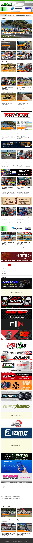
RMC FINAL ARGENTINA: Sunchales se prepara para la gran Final (24, 103)
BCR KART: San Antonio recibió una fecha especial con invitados (8, 73)
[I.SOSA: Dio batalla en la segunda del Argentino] (24, 181)
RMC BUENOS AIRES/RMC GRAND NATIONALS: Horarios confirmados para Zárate (23, 131)
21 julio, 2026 (19, 535)
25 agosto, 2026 (4, 36)
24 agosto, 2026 (19, 58)
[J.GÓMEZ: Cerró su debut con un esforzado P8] (24, 236)
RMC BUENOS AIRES (23, 127)
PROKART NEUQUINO (7, 55)
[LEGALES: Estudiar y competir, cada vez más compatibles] (24, 154)
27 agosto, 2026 (4, 75)
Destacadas (4, 18)
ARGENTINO (19, 55)
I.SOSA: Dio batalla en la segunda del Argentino (24, 47)
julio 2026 (2, 487)
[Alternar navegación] (2, 13)
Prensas (18, 39)
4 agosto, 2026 (19, 520)
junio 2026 (2, 488)
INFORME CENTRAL (27, 531)
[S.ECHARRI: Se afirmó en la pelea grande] (8, 236)
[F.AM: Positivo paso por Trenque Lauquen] (24, 211)
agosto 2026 (3, 486)
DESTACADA (3, 127)
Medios (3, 39)
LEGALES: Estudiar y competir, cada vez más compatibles (24, 73)
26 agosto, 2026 (19, 104)
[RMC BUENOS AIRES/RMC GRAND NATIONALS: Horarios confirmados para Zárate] (24, 125)
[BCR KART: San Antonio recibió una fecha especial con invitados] (8, 96)
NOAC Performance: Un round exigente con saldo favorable (22, 57)
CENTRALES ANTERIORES (5, 531)
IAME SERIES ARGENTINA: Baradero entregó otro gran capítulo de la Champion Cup (8, 519)
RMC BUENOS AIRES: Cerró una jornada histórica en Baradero (23, 519)
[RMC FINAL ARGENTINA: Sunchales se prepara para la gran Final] (24, 96)
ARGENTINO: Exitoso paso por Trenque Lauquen (15, 35)
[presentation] (29, 18)
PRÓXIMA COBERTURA (8, 127)
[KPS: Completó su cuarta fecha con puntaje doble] (8, 181)
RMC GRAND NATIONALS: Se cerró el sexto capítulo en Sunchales (8, 534)
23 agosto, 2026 (19, 89)
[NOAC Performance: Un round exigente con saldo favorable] (8, 211)
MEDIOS (3, 55)
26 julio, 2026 (3, 535)
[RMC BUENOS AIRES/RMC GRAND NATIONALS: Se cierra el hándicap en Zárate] (8, 125)
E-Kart (8, 36)
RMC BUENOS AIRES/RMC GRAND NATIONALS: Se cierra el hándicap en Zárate (8, 131)
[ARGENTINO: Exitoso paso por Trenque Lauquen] (8, 154)
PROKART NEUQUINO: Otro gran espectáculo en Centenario (8, 57)
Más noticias (4, 61)
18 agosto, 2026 (4, 58)
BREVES (3, 185)
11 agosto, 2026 (4, 521)
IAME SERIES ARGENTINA (21, 531)
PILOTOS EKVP (23, 55)
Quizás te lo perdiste (6, 506)
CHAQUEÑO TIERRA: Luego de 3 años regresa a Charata (8, 47)
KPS (5, 185)
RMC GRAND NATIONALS (12, 531)
